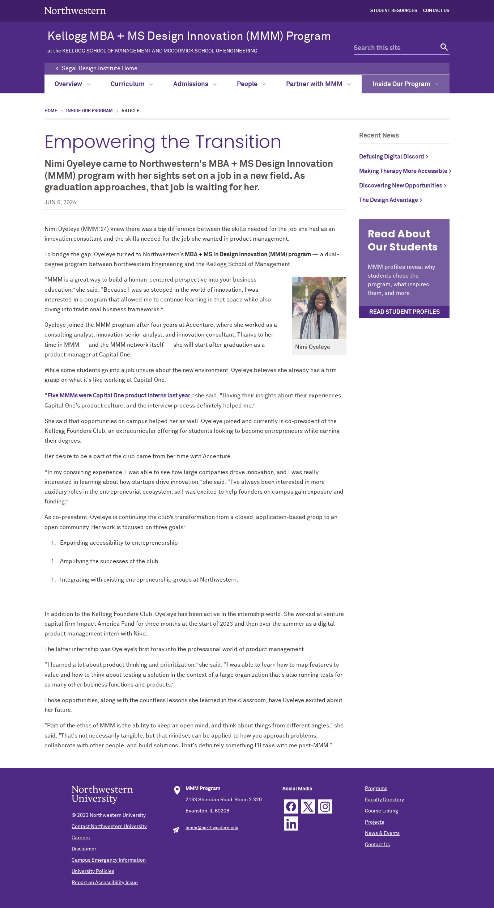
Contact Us (436, 11)
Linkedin (291, 823)
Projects (374, 822)
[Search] (443, 48)
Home (51, 111)
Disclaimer (84, 849)
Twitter (308, 806)
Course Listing (381, 811)
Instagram (325, 806)
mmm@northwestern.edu (212, 828)
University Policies (93, 871)
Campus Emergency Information (109, 860)
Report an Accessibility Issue (105, 882)
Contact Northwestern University (109, 826)
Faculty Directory (384, 799)
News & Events (382, 833)
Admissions (191, 84)
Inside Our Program (402, 84)
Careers (81, 837)
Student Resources (393, 11)
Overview (69, 84)
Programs (376, 788)
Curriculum (128, 84)
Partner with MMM (315, 84)
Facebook (291, 806)
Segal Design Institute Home (99, 68)
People (248, 84)
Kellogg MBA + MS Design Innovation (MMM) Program (189, 42)
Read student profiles (404, 312)
